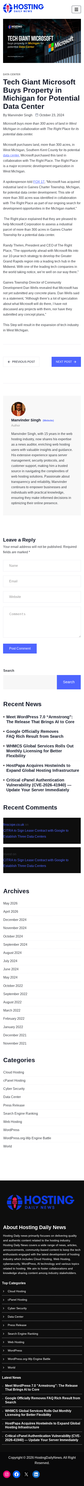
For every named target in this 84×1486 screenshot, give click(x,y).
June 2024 (11, 969)
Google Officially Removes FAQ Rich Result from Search (34, 734)
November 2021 (15, 1043)
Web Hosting (12, 1121)
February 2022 (13, 1018)
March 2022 (11, 1010)
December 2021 (15, 1035)
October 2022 (13, 986)
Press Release (14, 1105)
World (7, 1146)
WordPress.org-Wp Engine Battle (27, 1138)
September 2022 (15, 994)
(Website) (48, 420)
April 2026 (10, 911)
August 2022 (12, 1002)
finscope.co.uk (13, 824)
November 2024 (15, 928)
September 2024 (15, 944)
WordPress (11, 1130)
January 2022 (13, 1027)
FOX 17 (38, 182)
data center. (11, 155)
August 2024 (12, 953)
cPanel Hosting (14, 1080)
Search (8, 670)
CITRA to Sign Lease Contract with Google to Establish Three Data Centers (36, 833)
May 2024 (10, 977)
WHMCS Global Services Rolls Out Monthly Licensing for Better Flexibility (40, 751)
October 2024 (13, 936)
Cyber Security (14, 1088)
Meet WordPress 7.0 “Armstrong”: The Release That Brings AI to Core (40, 719)
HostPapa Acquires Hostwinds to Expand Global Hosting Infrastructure (42, 768)
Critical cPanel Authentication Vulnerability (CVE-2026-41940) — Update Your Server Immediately (38, 785)
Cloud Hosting (13, 1072)
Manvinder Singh (20, 115)
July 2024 (10, 961)
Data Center (12, 1097)
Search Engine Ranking (20, 1113)
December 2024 (15, 919)
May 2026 (10, 903)
